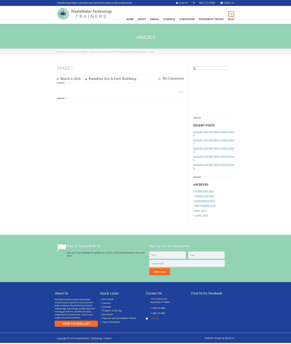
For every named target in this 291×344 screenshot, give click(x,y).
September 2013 (205, 205)
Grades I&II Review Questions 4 (213, 166)
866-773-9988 (207, 2)
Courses (106, 303)
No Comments (173, 78)
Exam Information (111, 321)
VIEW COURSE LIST (76, 324)
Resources (107, 314)
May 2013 (200, 210)
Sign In (183, 2)
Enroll (154, 19)
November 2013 (205, 201)
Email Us (229, 2)
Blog (231, 19)
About (142, 19)
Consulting (187, 19)
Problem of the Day (211, 19)
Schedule (169, 19)
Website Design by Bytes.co (219, 337)
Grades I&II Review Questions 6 (213, 150)
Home (129, 19)
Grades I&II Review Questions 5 (213, 158)
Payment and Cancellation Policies (119, 318)
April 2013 (201, 215)
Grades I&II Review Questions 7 (213, 142)
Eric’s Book (107, 299)
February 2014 (204, 196)
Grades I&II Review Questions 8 (213, 134)
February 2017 (204, 191)
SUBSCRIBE (159, 271)
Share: (180, 92)
